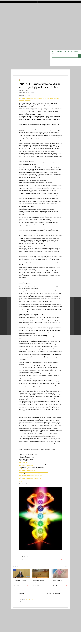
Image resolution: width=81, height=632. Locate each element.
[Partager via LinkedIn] (24, 556)
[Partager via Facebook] (19, 556)
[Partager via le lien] (27, 556)
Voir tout (66, 566)
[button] (66, 71)
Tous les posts (15, 71)
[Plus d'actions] (61, 80)
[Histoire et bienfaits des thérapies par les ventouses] (40, 573)
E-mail (53, 53)
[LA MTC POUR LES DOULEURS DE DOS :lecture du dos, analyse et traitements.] (59, 573)
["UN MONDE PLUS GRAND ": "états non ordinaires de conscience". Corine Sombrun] (21, 573)
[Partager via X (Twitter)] (22, 556)
